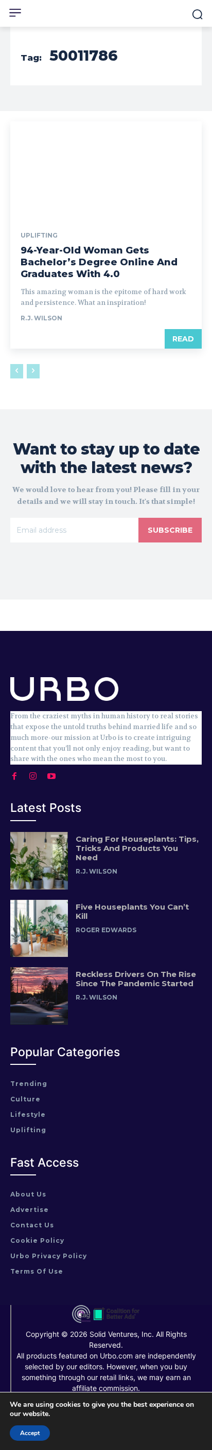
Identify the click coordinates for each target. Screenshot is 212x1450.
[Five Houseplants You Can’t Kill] (39, 928)
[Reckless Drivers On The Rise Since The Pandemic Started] (39, 996)
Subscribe (170, 530)
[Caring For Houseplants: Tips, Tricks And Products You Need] (39, 861)
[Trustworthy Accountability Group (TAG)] (81, 1320)
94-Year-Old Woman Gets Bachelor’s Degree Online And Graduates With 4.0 (99, 262)
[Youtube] (51, 774)
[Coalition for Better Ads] (116, 1320)
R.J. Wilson (41, 318)
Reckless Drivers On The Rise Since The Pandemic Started (136, 978)
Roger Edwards (106, 930)
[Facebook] (14, 774)
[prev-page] (16, 371)
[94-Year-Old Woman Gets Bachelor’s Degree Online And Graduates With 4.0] (106, 169)
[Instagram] (33, 774)
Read (183, 338)
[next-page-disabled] (33, 371)
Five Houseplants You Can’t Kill (132, 911)
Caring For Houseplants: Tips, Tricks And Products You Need (137, 848)
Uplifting (39, 235)
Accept (30, 1433)
